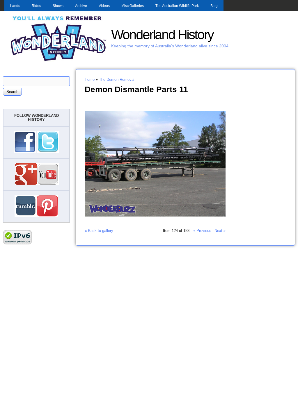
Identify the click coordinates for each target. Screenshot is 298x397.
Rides (36, 6)
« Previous (202, 230)
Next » (220, 230)
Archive (81, 6)
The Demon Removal (116, 79)
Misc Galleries (132, 6)
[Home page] (58, 60)
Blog (214, 6)
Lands (15, 6)
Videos (104, 6)
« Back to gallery (99, 230)
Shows (58, 6)
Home (90, 79)
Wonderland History (162, 34)
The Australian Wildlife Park (177, 6)
